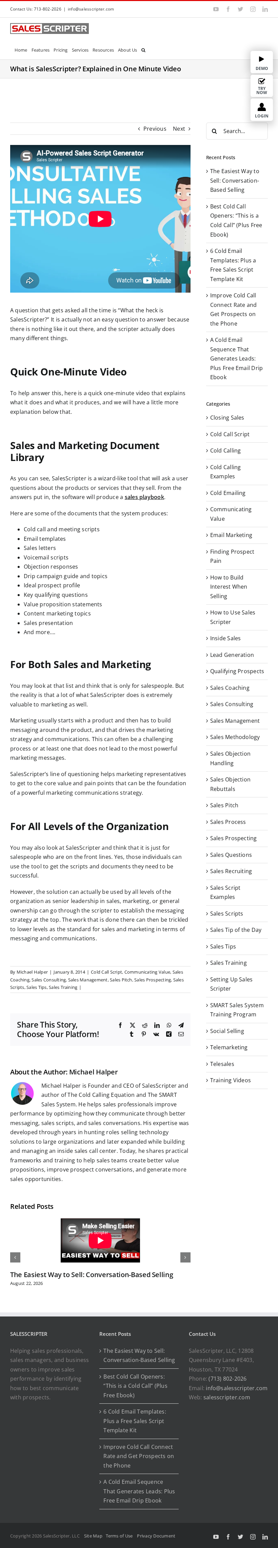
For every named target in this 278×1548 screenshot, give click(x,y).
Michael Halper (32, 972)
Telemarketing (229, 1047)
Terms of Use (120, 1536)
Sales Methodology (235, 737)
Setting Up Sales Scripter (231, 984)
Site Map (93, 1536)
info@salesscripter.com (91, 9)
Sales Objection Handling (230, 758)
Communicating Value (147, 972)
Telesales (222, 1064)
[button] (143, 49)
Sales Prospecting (152, 980)
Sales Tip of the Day (236, 930)
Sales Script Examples (225, 892)
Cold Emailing (228, 493)
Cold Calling (225, 450)
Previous (154, 128)
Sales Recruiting (231, 871)
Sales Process (228, 822)
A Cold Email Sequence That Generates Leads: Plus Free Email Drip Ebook (236, 358)
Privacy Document (156, 1536)
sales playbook (144, 497)
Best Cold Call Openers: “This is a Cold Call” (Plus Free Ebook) (135, 1385)
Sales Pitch (121, 980)
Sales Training (63, 987)
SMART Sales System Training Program (237, 1009)
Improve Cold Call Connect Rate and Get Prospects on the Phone (138, 1456)
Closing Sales (227, 417)
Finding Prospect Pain (232, 556)
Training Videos (230, 1080)
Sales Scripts (226, 913)
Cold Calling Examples (225, 471)
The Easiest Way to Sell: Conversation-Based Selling (91, 1274)
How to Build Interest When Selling (228, 587)
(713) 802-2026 (227, 1378)
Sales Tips (36, 987)
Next (179, 128)
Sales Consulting (49, 980)
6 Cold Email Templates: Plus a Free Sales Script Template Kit (134, 1421)
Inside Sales (225, 638)
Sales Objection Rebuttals (230, 784)
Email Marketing (231, 535)
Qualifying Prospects (237, 671)
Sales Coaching (230, 688)
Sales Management (88, 980)
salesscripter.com (226, 1397)
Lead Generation (232, 655)
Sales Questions (231, 855)
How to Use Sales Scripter (233, 617)
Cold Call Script (106, 972)
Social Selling (227, 1031)
